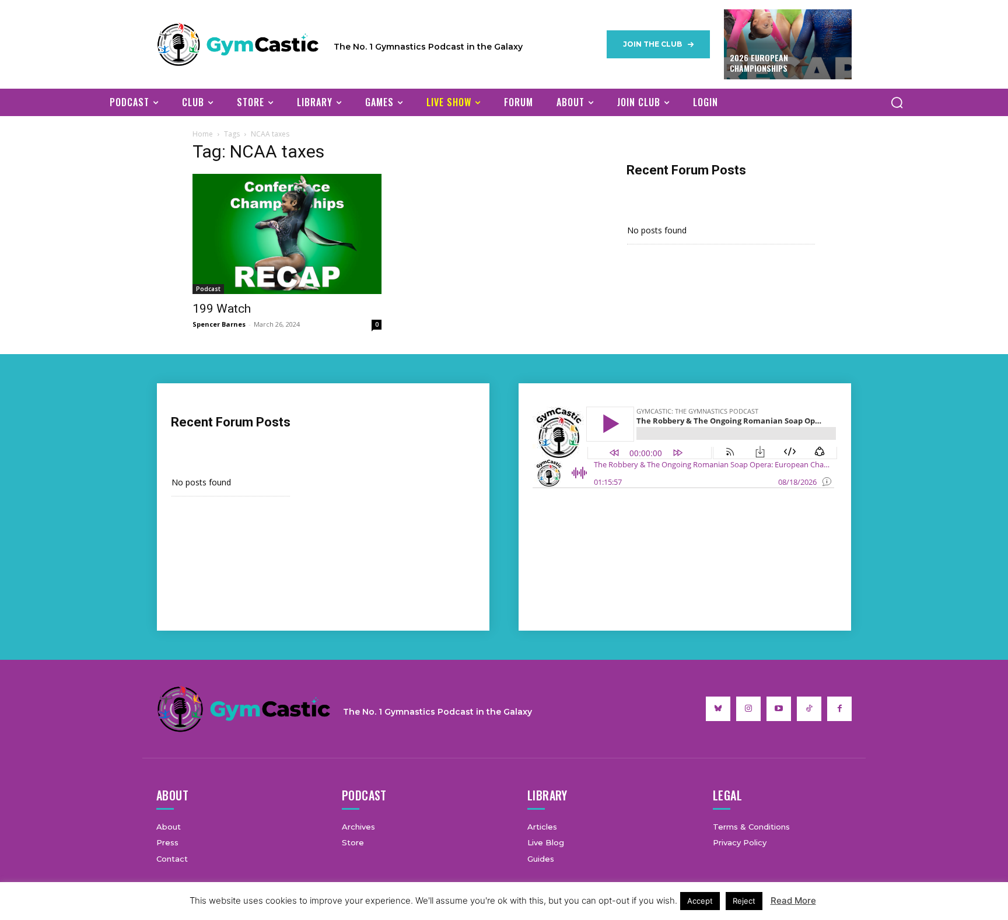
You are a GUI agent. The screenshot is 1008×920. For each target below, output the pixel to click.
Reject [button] (744, 900)
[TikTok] (809, 709)
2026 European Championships (759, 62)
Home (202, 134)
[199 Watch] (287, 234)
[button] (896, 102)
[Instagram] (748, 709)
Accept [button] (700, 900)
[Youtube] (778, 709)
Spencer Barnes (219, 324)
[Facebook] (839, 709)
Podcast (208, 289)
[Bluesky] (718, 709)
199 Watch (221, 309)
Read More (793, 900)
